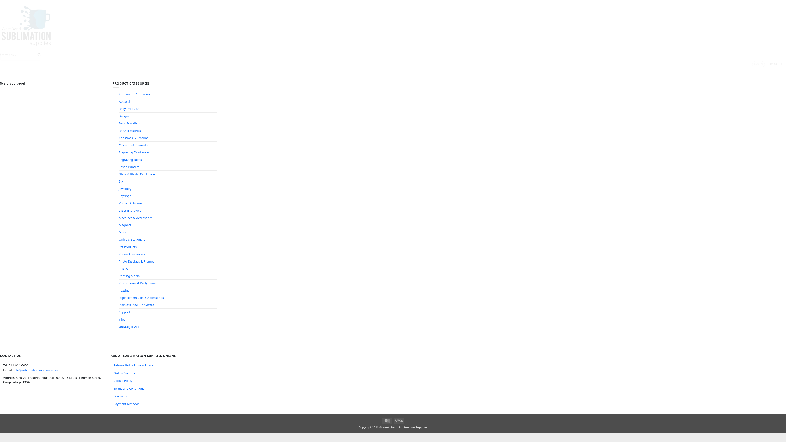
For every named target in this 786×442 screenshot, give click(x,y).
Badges (124, 116)
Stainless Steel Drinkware (136, 305)
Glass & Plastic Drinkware (137, 174)
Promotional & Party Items (137, 283)
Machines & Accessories (135, 218)
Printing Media (129, 276)
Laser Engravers (130, 210)
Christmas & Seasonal (134, 138)
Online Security (124, 373)
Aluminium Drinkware (134, 94)
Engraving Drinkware (134, 152)
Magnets (125, 225)
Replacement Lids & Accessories (141, 297)
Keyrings (125, 196)
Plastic (123, 268)
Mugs (123, 232)
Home (266, 71)
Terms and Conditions (129, 388)
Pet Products (128, 247)
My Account (387, 71)
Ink (121, 181)
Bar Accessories (130, 131)
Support (343, 71)
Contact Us (365, 71)
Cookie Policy (123, 381)
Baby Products (129, 109)
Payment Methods (126, 404)
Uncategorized (129, 327)
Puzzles (124, 290)
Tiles (122, 319)
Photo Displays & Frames (136, 261)
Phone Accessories (132, 254)
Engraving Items (130, 160)
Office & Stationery (132, 239)
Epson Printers (129, 167)
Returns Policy (124, 365)
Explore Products (289, 71)
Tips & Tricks (319, 71)
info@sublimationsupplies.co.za (36, 370)
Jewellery (125, 189)
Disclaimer (121, 396)
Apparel (124, 101)
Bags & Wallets (129, 123)
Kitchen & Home (130, 203)
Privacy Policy (143, 365)
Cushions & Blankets (133, 145)
